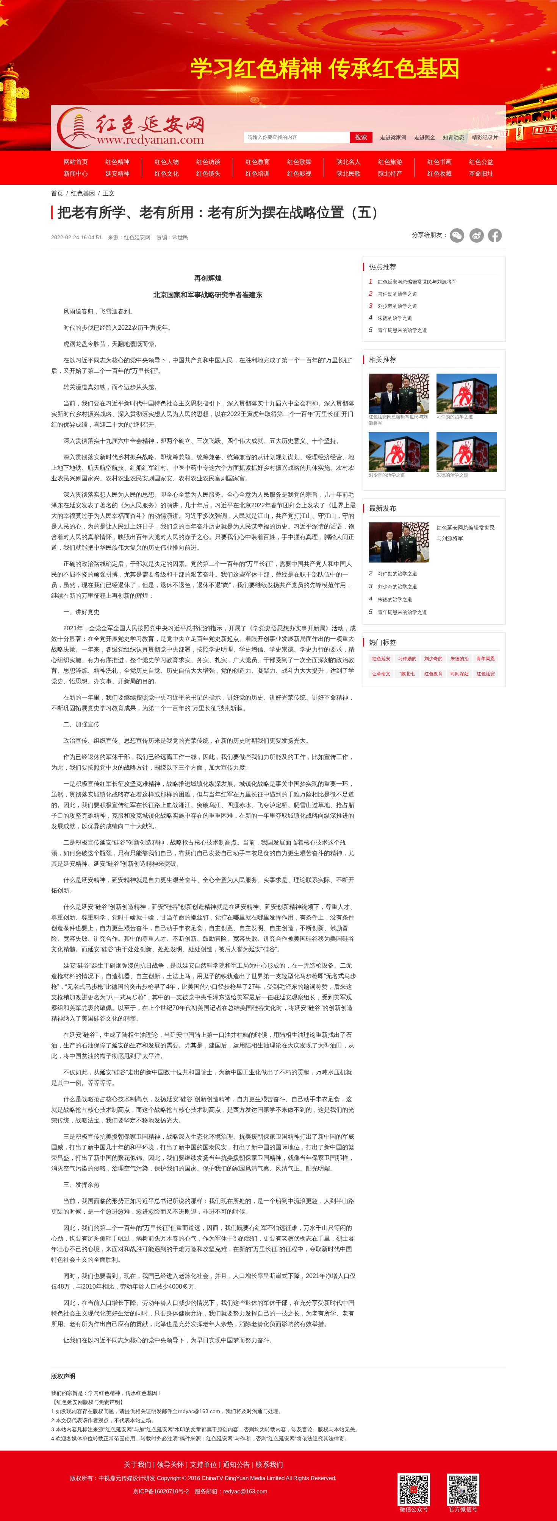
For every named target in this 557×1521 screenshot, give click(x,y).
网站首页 (76, 162)
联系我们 (269, 1464)
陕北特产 (390, 173)
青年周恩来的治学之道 (402, 330)
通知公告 (236, 1464)
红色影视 (299, 173)
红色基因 (83, 193)
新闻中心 (76, 173)
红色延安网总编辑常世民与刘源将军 (417, 282)
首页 (57, 193)
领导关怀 (170, 1464)
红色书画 (439, 162)
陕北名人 (348, 162)
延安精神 (117, 173)
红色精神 (117, 162)
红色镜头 (208, 173)
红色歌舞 (299, 162)
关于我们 (137, 1464)
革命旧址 (481, 173)
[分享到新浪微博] (476, 235)
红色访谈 (208, 162)
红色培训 (258, 173)
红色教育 (258, 162)
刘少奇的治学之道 (397, 306)
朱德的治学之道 (395, 318)
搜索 (361, 137)
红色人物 (167, 162)
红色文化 (167, 173)
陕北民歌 (348, 173)
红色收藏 (439, 173)
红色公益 (481, 162)
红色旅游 (390, 162)
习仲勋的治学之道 (397, 294)
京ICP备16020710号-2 (161, 1491)
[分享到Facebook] (495, 235)
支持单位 (203, 1464)
